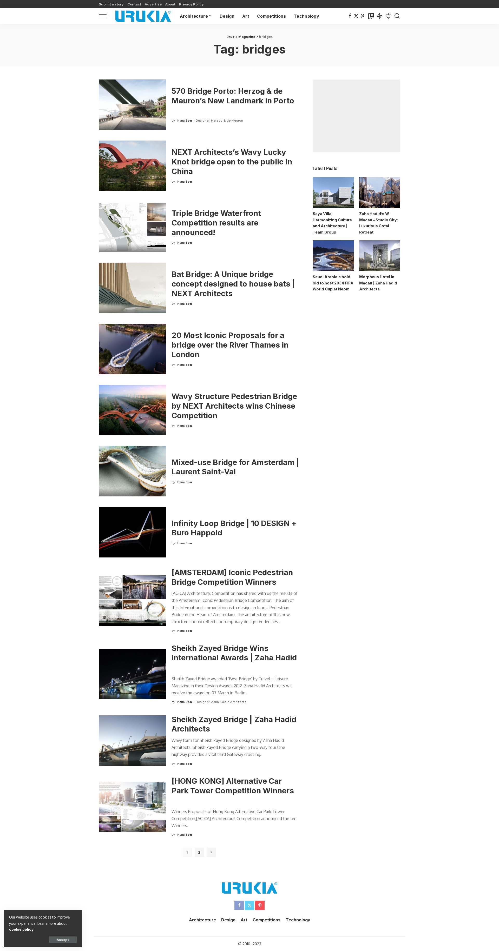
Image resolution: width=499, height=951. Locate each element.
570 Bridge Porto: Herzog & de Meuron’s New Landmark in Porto (233, 96)
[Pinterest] (362, 16)
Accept (63, 940)
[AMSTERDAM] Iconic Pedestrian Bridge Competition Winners (232, 577)
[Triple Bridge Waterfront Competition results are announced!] (132, 227)
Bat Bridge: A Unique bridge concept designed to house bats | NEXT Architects (233, 284)
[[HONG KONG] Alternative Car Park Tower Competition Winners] (132, 807)
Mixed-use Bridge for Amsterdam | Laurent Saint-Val (235, 467)
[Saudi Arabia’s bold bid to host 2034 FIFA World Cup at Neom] (333, 255)
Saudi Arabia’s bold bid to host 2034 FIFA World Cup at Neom (333, 283)
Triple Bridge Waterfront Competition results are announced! (216, 223)
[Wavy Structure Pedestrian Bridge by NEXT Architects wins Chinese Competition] (132, 410)
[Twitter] (356, 16)
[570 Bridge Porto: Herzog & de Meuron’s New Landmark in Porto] (132, 104)
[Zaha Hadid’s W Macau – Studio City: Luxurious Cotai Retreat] (379, 192)
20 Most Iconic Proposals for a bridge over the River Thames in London (230, 345)
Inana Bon (184, 120)
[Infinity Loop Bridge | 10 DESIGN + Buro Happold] (132, 532)
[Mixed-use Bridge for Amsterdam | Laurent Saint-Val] (132, 471)
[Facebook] (350, 16)
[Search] (397, 16)
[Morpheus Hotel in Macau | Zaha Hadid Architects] (379, 255)
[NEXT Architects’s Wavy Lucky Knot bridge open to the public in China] (132, 166)
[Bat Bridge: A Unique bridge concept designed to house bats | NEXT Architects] (132, 288)
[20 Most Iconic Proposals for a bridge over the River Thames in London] (132, 349)
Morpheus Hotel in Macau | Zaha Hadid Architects (378, 283)
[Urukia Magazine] (143, 16)
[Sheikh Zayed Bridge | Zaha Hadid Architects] (132, 740)
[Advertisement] (356, 115)
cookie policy (21, 929)
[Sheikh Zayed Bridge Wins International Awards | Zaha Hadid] (132, 674)
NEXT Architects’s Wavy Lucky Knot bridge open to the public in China (232, 162)
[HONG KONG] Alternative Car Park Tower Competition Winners (233, 785)
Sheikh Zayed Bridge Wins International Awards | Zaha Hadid (234, 653)
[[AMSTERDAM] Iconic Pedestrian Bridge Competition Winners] (132, 600)
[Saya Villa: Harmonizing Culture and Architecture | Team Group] (333, 192)
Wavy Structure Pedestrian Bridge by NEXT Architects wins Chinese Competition (234, 406)
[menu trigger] (106, 16)
